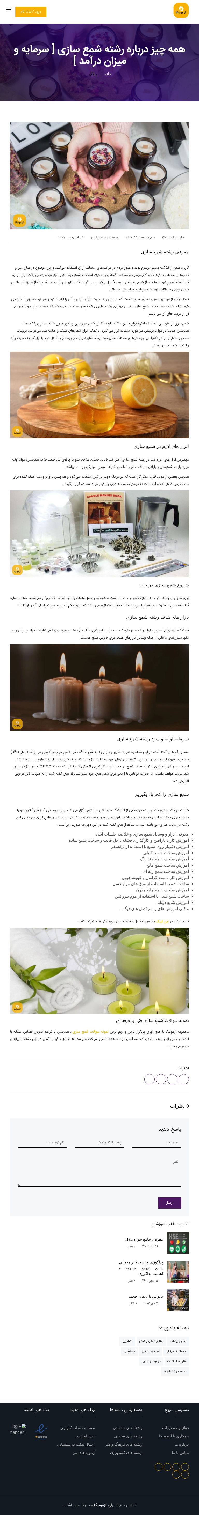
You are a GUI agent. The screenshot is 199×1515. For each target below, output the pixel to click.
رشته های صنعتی (128, 1436)
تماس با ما (180, 1453)
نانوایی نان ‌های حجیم (146, 1296)
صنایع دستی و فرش (151, 1341)
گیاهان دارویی (150, 1351)
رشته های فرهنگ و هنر (123, 1444)
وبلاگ (93, 74)
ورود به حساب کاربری (78, 1428)
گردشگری (129, 1351)
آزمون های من (84, 1453)
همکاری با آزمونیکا (174, 1436)
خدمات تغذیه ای (176, 1351)
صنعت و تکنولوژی (175, 1371)
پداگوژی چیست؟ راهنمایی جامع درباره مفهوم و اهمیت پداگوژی (141, 1268)
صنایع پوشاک (178, 1341)
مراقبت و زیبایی (151, 1361)
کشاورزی (127, 1341)
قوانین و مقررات (175, 1428)
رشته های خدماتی (127, 1428)
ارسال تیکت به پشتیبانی (76, 1444)
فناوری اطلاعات (176, 1361)
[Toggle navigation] (8, 9)
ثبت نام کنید (86, 1436)
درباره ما (182, 1444)
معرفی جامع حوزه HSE (144, 1239)
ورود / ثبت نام (30, 12)
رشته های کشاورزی (126, 1453)
